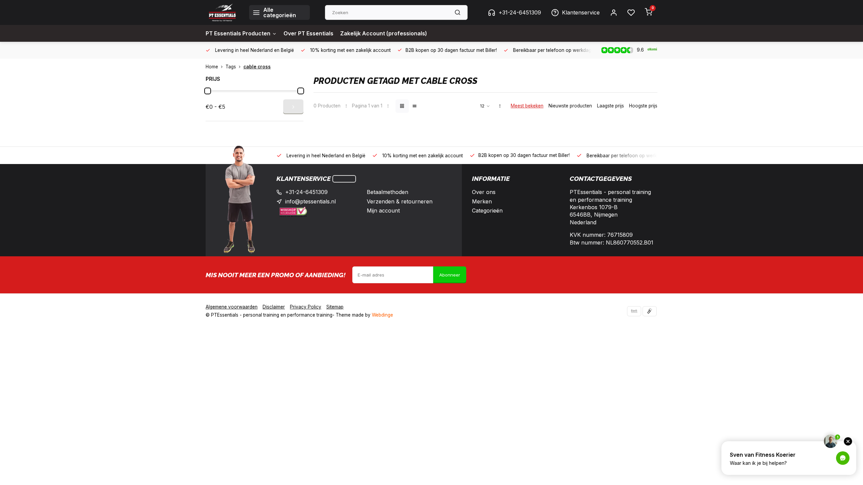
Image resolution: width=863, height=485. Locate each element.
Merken (482, 201)
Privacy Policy (305, 307)
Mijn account (383, 210)
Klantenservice (581, 12)
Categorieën (487, 210)
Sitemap (335, 307)
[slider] (207, 91)
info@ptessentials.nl (310, 201)
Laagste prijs (610, 105)
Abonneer (449, 275)
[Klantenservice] (344, 179)
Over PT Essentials (308, 33)
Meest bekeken (527, 105)
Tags (231, 66)
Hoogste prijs (643, 105)
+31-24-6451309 (520, 12)
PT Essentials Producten (238, 33)
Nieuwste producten (570, 105)
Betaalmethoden (387, 192)
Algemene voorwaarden (232, 307)
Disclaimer (274, 307)
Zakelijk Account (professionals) (383, 33)
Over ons (484, 192)
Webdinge (382, 315)
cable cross (257, 66)
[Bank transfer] (634, 311)
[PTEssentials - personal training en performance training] (222, 12)
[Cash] (650, 311)
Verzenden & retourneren (400, 201)
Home (212, 66)
